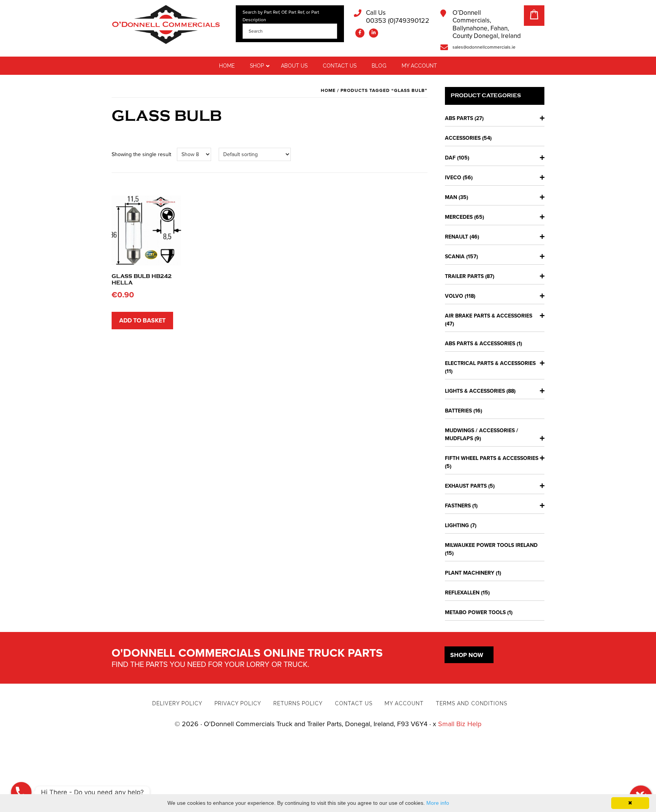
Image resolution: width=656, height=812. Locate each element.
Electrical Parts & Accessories (490, 363)
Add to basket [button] (142, 320)
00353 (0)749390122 (397, 17)
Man (451, 197)
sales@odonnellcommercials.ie (484, 47)
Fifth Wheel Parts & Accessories (491, 458)
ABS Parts (459, 118)
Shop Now (466, 655)
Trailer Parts (464, 276)
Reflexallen (462, 592)
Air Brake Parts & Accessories (488, 316)
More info (437, 803)
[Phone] (21, 792)
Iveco (453, 177)
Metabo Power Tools (475, 612)
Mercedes (459, 217)
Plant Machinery (469, 573)
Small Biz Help (459, 724)
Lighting (457, 525)
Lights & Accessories (475, 391)
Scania (455, 256)
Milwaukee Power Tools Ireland (491, 545)
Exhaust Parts (466, 486)
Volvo (454, 296)
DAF (450, 158)
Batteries (458, 411)
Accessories (463, 138)
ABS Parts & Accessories (480, 343)
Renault (456, 237)
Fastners (458, 505)
